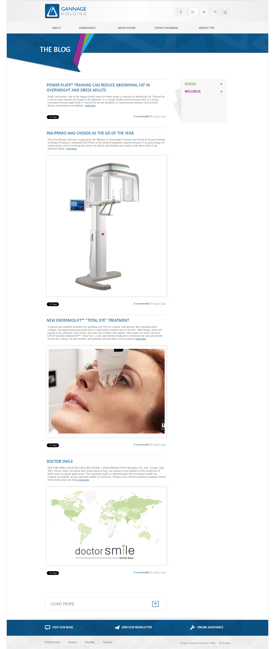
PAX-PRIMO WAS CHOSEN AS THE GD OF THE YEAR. (91, 132)
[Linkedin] (192, 12)
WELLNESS (193, 91)
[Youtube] (203, 12)
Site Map (90, 642)
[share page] (214, 12)
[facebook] (180, 12)
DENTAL (190, 84)
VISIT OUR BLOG (62, 627)
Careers (72, 642)
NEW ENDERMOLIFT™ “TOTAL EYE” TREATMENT (88, 320)
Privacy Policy (52, 642)
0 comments (141, 116)
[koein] (224, 643)
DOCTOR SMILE (60, 461)
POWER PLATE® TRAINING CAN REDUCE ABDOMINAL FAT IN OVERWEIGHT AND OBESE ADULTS (98, 87)
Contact (107, 642)
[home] (225, 12)
